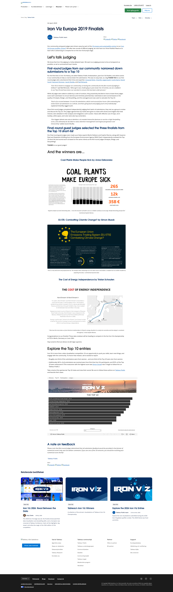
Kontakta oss (128, 5)
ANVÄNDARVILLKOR (39, 584)
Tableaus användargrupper (85, 546)
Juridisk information (26, 584)
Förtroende (35, 579)
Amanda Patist (90, 80)
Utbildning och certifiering (138, 546)
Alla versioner (134, 552)
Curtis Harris (116, 80)
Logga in (148, 5)
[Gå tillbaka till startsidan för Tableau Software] (28, 2)
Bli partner (110, 546)
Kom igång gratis (133, 10)
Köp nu (147, 10)
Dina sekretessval (29, 587)
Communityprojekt (83, 556)
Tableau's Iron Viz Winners (81, 508)
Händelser (80, 565)
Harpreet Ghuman (58, 82)
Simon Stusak (97, 364)
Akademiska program (83, 562)
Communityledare (82, 549)
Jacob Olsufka (70, 82)
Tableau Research (57, 552)
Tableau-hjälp (134, 549)
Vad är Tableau (57, 540)
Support (133, 540)
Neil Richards (82, 82)
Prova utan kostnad (31, 545)
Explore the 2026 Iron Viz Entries (128, 508)
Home (22, 17)
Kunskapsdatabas (135, 543)
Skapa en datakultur (58, 546)
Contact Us (60, 579)
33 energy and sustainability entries (104, 46)
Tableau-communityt (84, 540)
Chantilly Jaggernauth (103, 80)
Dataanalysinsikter (57, 549)
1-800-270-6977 (139, 5)
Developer (51, 579)
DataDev (80, 552)
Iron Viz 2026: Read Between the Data (39, 510)
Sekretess (49, 584)
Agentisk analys (56, 543)
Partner (109, 540)
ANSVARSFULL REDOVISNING (62, 584)
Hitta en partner (112, 543)
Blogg (43, 579)
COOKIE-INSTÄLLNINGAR (79, 584)
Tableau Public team (60, 37)
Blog (26, 17)
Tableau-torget (81, 559)
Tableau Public (31, 17)
